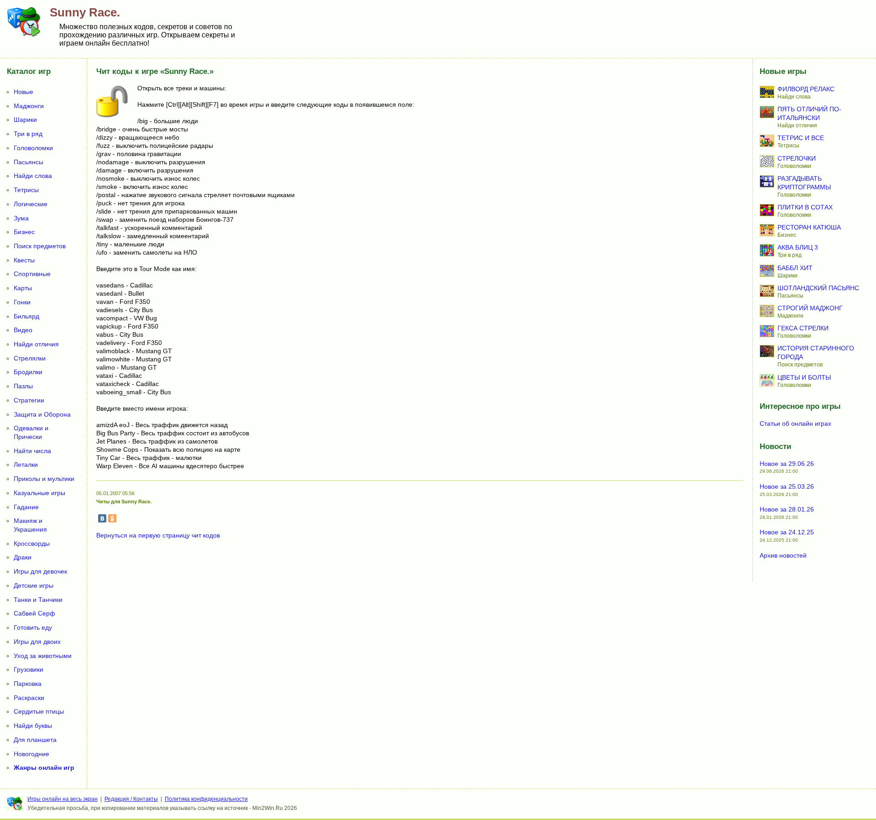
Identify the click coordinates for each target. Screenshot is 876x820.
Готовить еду (33, 627)
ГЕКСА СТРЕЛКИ (803, 328)
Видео (23, 330)
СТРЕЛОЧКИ (796, 158)
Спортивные (32, 273)
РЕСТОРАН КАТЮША (809, 227)
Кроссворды (32, 543)
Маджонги (29, 106)
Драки (22, 557)
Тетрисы (26, 189)
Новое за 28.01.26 (787, 509)
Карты (23, 288)
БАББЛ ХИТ (795, 268)
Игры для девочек (40, 571)
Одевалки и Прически (31, 432)
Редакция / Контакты (131, 799)
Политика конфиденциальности (206, 799)
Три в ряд (28, 133)
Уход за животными (43, 655)
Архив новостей (783, 555)
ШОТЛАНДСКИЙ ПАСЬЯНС (818, 288)
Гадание (26, 507)
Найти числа (32, 450)
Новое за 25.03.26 (787, 486)
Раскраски (29, 697)
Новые (23, 91)
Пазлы (23, 386)
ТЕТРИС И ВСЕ (800, 137)
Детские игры (33, 585)
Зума (21, 218)
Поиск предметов (40, 246)
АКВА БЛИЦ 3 (797, 247)
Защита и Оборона (42, 414)
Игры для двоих (37, 641)
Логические (30, 204)
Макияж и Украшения (30, 525)
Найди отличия (36, 344)
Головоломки (33, 147)
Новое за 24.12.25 (787, 532)
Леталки (26, 464)
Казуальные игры (39, 492)
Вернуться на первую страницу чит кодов (158, 535)
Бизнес (24, 231)
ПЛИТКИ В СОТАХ (805, 207)
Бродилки (28, 372)
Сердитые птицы (39, 711)
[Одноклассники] (112, 518)
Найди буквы (33, 725)
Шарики (25, 119)
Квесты (24, 260)
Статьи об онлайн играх (795, 423)
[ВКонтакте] (102, 518)
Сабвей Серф (34, 613)
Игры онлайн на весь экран (62, 799)
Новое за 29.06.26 (787, 463)
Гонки (22, 302)
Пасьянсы (28, 162)
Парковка (28, 683)
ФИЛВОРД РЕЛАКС (805, 89)
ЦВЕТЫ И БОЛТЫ (804, 377)
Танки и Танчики (38, 599)
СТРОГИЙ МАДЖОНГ (810, 308)
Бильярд (26, 316)
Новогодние (31, 753)
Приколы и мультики (44, 478)
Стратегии (29, 400)
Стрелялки (30, 358)
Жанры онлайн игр (44, 767)
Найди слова (33, 175)
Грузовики (28, 669)
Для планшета (35, 739)
